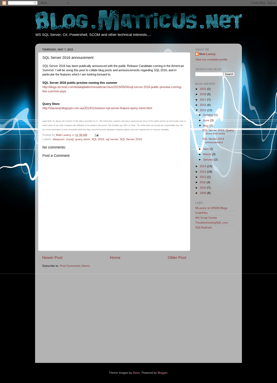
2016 (203, 105)
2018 (203, 94)
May (206, 125)
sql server (112, 139)
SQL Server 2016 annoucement (213, 140)
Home (115, 257)
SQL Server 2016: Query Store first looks (218, 132)
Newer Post (52, 257)
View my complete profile (211, 59)
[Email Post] (96, 135)
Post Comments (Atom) (75, 265)
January (208, 159)
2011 (203, 182)
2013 (203, 171)
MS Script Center (206, 217)
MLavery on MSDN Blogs (211, 208)
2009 (203, 193)
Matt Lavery (207, 54)
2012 (203, 177)
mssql (70, 139)
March (207, 154)
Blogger (162, 372)
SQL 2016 (97, 139)
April (206, 149)
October (208, 114)
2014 (203, 166)
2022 (203, 88)
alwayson (58, 139)
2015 (203, 110)
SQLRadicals (203, 227)
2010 (203, 187)
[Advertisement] (211, 297)
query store (82, 139)
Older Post (177, 257)
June (206, 120)
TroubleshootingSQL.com (211, 222)
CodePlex (201, 212)
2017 (203, 99)
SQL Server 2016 (131, 139)
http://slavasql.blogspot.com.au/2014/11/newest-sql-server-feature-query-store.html (97, 108)
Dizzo (136, 372)
